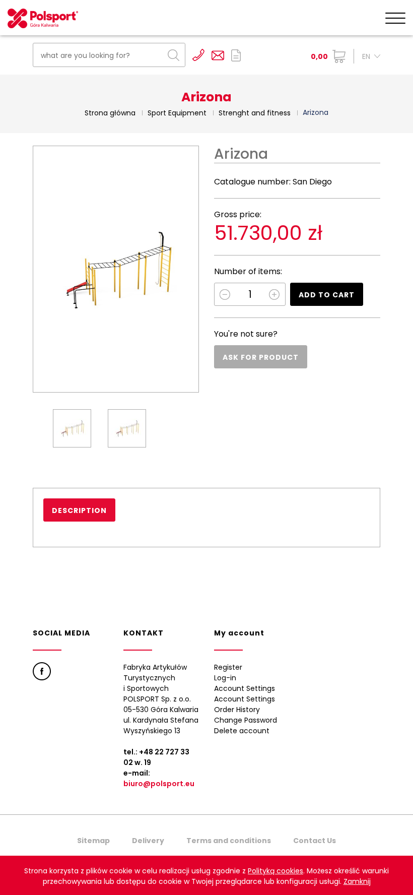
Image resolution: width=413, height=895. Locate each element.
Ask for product (261, 357)
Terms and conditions (228, 841)
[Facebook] (42, 671)
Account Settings (244, 688)
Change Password (245, 720)
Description (79, 510)
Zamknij (357, 881)
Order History (237, 710)
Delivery (148, 841)
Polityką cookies (275, 871)
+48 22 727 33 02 (198, 55)
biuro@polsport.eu (158, 784)
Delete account (241, 731)
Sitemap (93, 841)
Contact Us (314, 841)
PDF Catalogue (236, 55)
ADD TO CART (327, 295)
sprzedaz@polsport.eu (218, 55)
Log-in (225, 678)
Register (228, 667)
